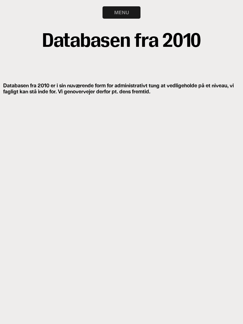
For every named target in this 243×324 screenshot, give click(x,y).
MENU (121, 12)
